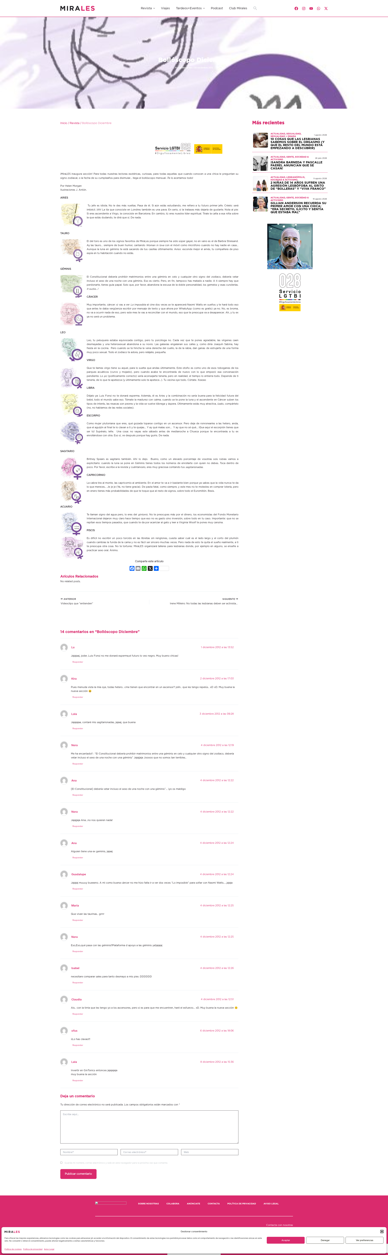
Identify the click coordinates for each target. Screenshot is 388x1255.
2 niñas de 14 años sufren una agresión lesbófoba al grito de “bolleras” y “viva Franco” (298, 185)
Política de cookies (13, 1249)
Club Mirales (238, 8)
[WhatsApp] (318, 8)
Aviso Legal (49, 1249)
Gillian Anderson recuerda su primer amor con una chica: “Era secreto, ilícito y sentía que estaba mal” (298, 208)
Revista (146, 8)
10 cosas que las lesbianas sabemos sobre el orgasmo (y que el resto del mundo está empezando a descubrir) (297, 144)
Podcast (217, 8)
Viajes (165, 8)
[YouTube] (311, 8)
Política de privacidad (32, 1249)
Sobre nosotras (148, 1204)
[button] (381, 1231)
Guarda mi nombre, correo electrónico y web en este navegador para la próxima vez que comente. (116, 1163)
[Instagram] (304, 8)
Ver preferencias (364, 1240)
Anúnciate (193, 1204)
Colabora (172, 1204)
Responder (77, 662)
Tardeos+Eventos (189, 8)
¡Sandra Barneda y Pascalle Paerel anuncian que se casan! (296, 165)
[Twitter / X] (326, 8)
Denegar (325, 1240)
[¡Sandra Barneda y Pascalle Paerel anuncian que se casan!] (260, 163)
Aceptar (286, 1240)
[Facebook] (296, 8)
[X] (150, 569)
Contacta (214, 1204)
